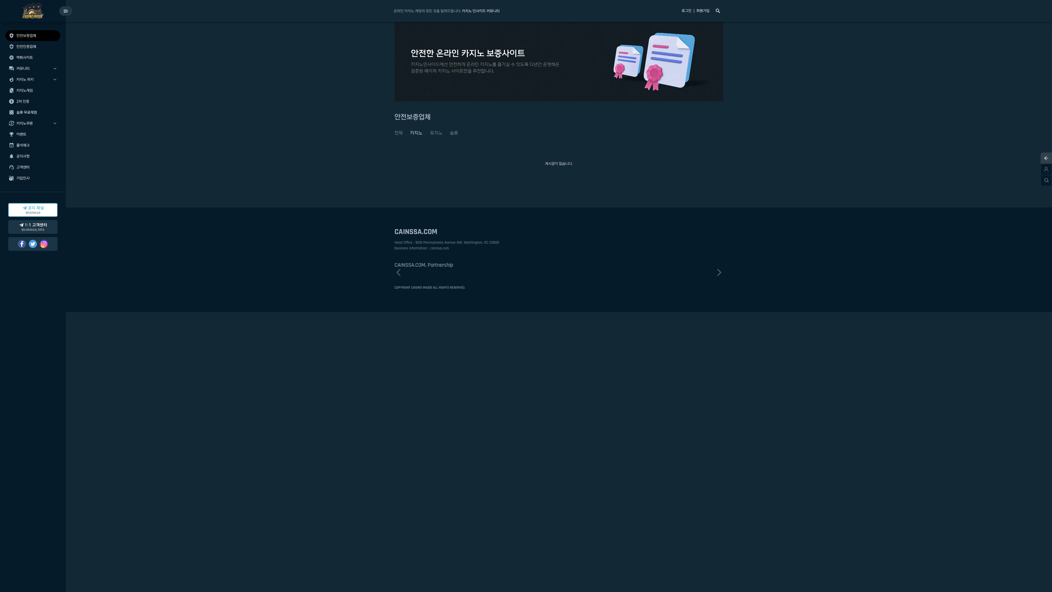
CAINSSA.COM (416, 232)
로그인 (686, 11)
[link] (481, 11)
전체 (399, 133)
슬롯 (454, 133)
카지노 (416, 133)
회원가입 (703, 11)
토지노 (436, 133)
